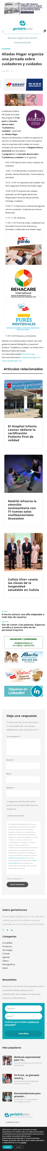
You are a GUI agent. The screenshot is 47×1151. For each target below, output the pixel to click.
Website (10, 788)
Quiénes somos (12, 1122)
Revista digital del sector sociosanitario (22, 40)
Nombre (10, 760)
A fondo (6, 953)
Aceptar (7, 1147)
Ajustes (18, 1147)
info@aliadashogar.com (31, 357)
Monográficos (8, 964)
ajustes (23, 1143)
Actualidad (6, 49)
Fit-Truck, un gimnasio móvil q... (26, 1077)
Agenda (6, 957)
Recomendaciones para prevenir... (27, 1095)
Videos (5, 960)
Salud (4, 968)
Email (9, 774)
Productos (7, 946)
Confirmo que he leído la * (22, 1023)
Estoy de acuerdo (16, 816)
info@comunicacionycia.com (17, 858)
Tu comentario (13, 736)
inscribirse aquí (28, 354)
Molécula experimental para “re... (27, 1058)
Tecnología (7, 950)
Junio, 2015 (5, 71)
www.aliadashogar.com (12, 361)
